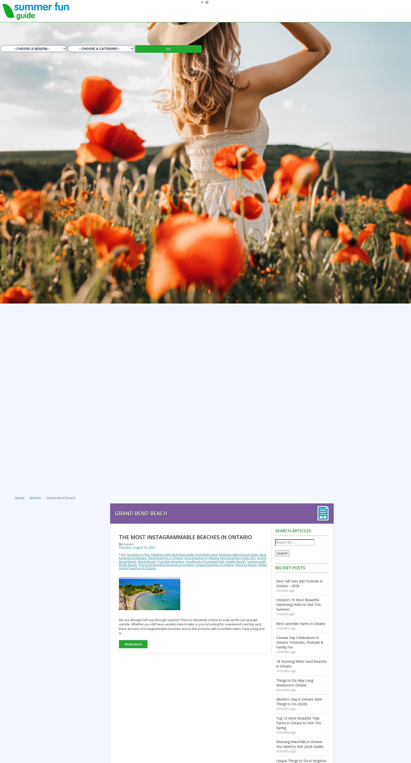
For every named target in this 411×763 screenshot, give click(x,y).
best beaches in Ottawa (202, 558)
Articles (35, 498)
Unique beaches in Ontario (214, 565)
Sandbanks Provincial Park (205, 561)
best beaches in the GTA (237, 558)
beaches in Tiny (138, 554)
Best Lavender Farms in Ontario (301, 623)
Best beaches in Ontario (165, 558)
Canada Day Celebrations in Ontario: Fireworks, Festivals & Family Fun (299, 642)
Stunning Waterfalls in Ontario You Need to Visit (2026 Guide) (299, 744)
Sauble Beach (236, 561)
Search (282, 553)
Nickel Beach (147, 561)
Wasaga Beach (246, 565)
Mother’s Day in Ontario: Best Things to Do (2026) (299, 701)
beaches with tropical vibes (238, 554)
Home (19, 498)
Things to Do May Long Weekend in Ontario (294, 682)
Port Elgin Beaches (170, 561)
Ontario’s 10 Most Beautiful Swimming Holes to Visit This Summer (298, 605)
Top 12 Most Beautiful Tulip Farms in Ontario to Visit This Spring (298, 723)
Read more (133, 644)
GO (168, 49)
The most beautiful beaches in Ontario (166, 565)
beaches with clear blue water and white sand (184, 554)
